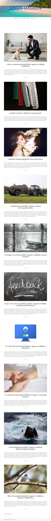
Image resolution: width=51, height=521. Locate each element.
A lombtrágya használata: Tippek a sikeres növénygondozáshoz (25, 207)
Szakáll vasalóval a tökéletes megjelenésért (25, 113)
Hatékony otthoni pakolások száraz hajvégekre (25, 159)
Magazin (28, 18)
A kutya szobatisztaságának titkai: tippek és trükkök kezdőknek (25, 65)
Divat (20, 18)
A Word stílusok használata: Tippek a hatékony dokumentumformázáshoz (25, 448)
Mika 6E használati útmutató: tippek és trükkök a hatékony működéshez (25, 497)
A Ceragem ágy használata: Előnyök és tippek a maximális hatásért (25, 396)
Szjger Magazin (25, 8)
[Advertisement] (25, 25)
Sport (32, 18)
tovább (25, 77)
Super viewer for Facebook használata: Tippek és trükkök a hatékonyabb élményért (25, 304)
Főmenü (16, 18)
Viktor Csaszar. (13, 519)
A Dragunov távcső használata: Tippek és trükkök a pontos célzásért (25, 256)
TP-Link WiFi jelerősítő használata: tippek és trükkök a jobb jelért (25, 347)
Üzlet (27, 344)
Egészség (23, 18)
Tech (35, 18)
